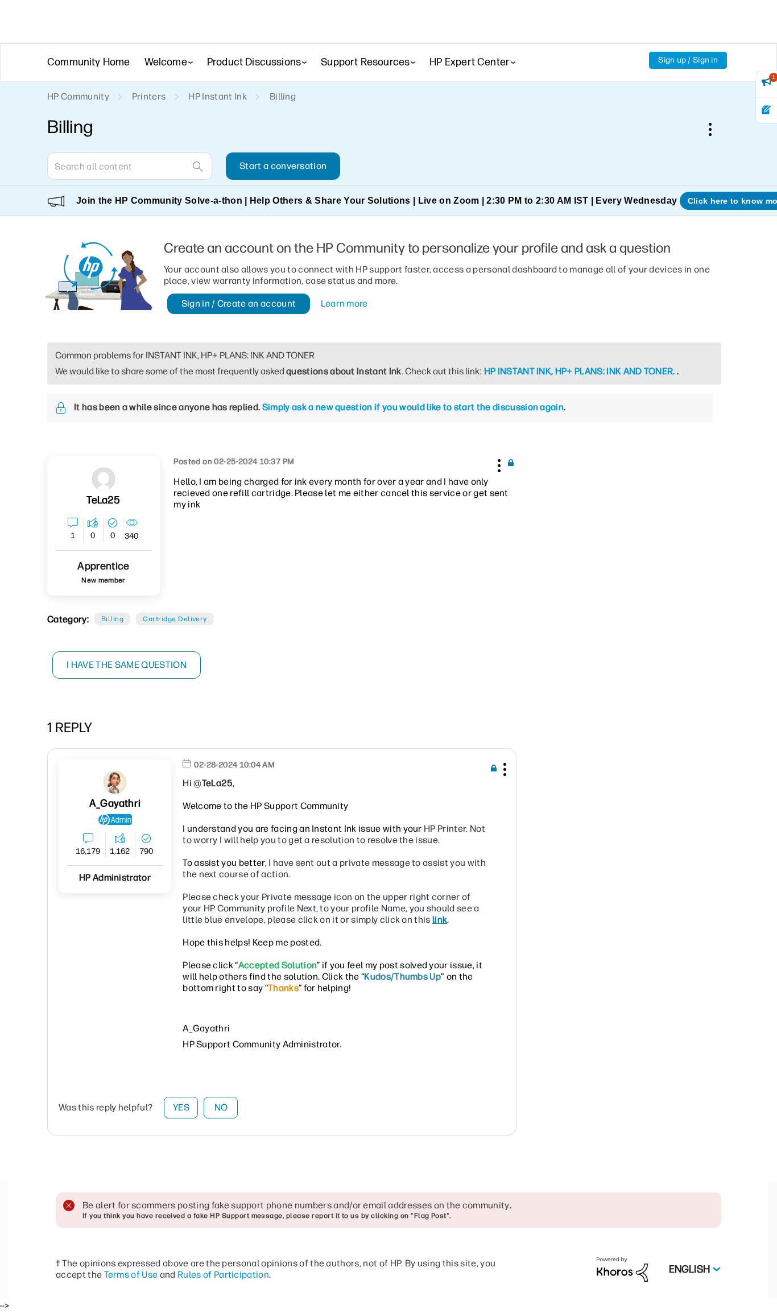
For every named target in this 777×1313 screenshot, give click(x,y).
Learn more (344, 303)
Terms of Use (131, 1274)
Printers (149, 96)
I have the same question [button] (127, 664)
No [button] (221, 1107)
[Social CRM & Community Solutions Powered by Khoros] (622, 1269)
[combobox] (129, 166)
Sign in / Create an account (238, 303)
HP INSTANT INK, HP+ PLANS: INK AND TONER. (579, 371)
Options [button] (716, 129)
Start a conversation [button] (282, 165)
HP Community (78, 96)
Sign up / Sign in (688, 60)
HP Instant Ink (217, 96)
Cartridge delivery (175, 619)
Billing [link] (283, 96)
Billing (112, 619)
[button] (498, 464)
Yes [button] (181, 1107)
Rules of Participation (223, 1274)
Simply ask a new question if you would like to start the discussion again (413, 407)
